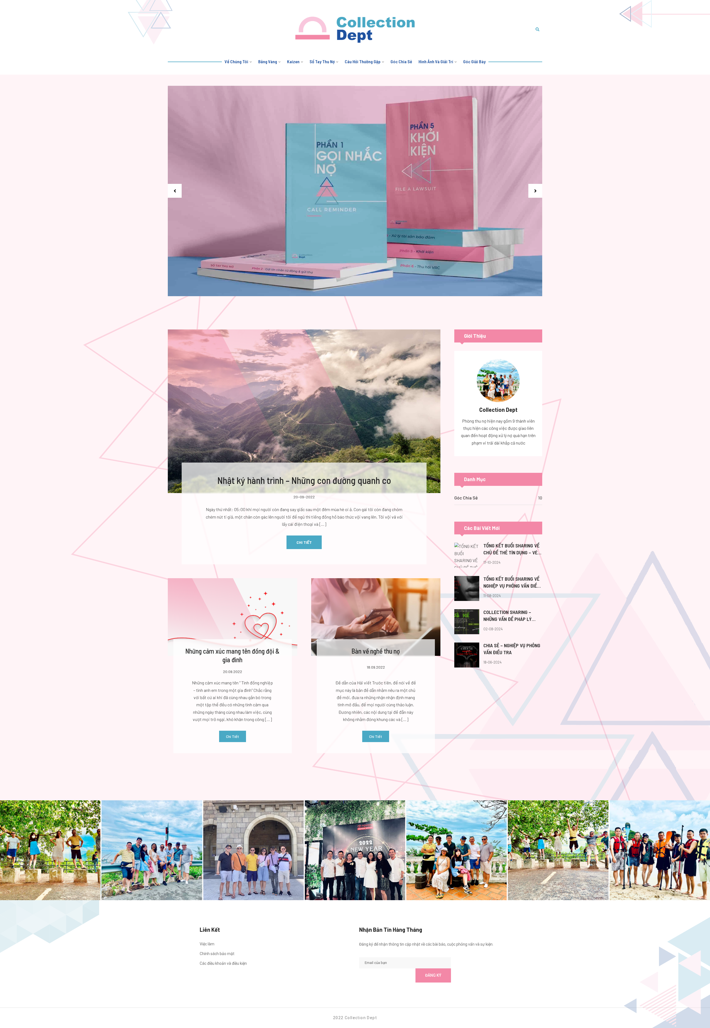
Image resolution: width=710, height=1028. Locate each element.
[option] (355, 191)
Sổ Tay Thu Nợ (322, 61)
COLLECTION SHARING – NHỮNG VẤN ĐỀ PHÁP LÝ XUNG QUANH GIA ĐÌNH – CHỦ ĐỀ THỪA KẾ (512, 616)
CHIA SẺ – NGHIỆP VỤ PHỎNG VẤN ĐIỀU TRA (511, 648)
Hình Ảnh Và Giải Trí (436, 61)
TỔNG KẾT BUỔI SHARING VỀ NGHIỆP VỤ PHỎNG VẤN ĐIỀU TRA (511, 583)
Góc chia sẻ (401, 61)
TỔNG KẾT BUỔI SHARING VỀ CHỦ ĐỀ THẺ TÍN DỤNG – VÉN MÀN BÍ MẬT (511, 549)
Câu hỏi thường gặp (363, 61)
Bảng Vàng (267, 61)
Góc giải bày (474, 61)
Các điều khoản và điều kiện (223, 963)
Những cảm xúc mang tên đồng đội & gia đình (232, 655)
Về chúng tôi (236, 61)
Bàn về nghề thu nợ (375, 651)
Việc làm (207, 944)
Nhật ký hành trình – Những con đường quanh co (304, 480)
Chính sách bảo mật (217, 953)
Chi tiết (304, 542)
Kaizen (293, 61)
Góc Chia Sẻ (466, 497)
